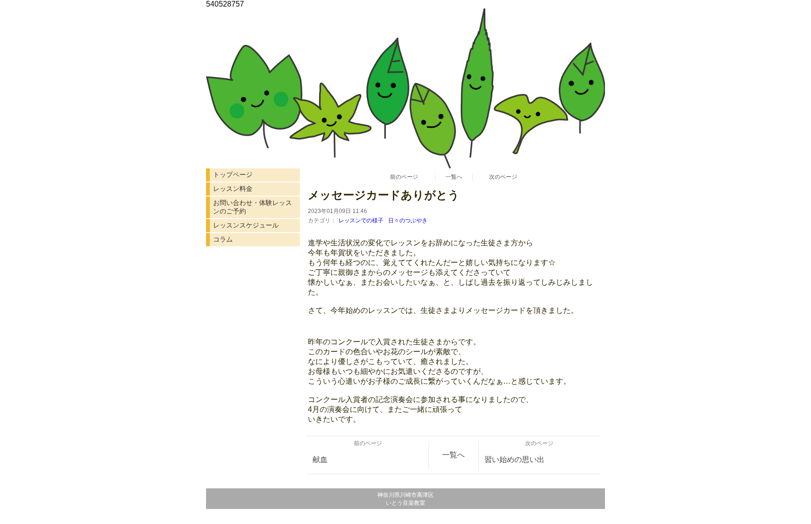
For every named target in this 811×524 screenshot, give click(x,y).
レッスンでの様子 (360, 220)
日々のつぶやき (408, 220)
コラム (223, 239)
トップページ (232, 174)
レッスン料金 (232, 188)
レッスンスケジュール (246, 225)
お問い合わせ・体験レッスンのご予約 (252, 207)
